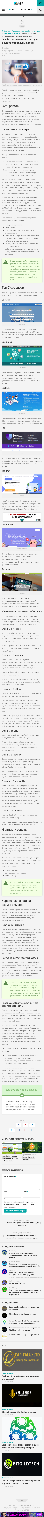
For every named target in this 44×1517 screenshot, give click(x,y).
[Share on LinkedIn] (32, 1127)
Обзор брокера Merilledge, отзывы (22, 1314)
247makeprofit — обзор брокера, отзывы (24, 1335)
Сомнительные (7, 1373)
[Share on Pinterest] (25, 1127)
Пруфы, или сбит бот (17, 1283)
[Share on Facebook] (18, 1127)
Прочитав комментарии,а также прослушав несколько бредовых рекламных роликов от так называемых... (25, 1275)
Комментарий (10, 1177)
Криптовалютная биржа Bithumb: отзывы (29, 1157)
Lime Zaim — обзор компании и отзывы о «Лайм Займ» (10, 1158)
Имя (6, 1192)
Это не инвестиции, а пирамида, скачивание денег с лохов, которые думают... (23, 1255)
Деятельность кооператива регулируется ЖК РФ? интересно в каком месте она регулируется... (25, 1292)
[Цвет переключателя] (40, 3)
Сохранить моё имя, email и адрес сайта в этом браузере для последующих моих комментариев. (20, 1204)
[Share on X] (11, 1130)
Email (25, 1192)
